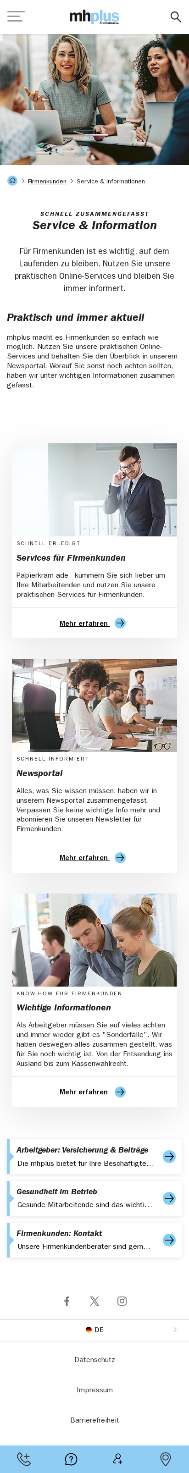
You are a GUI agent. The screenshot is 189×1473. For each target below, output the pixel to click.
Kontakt (23, 1459)
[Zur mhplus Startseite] (94, 17)
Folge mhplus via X (94, 1301)
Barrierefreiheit (94, 1421)
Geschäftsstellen (165, 1459)
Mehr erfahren (85, 624)
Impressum (95, 1391)
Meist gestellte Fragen (70, 1459)
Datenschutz (94, 1360)
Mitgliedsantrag (118, 1459)
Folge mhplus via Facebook (67, 1301)
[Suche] (175, 17)
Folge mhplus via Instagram (122, 1301)
